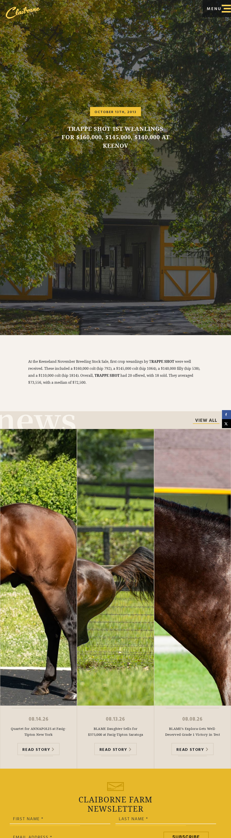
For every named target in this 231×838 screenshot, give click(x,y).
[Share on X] (226, 423)
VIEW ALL (206, 421)
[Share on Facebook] (226, 414)
